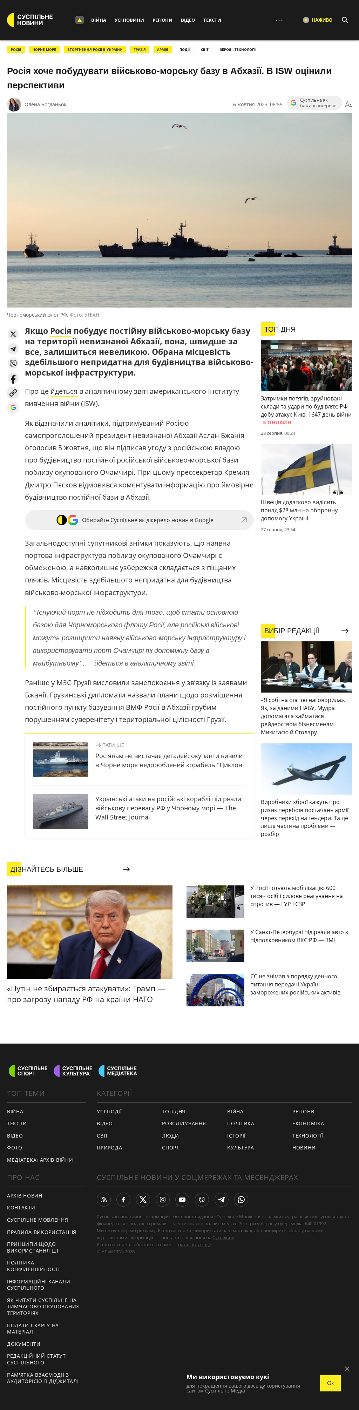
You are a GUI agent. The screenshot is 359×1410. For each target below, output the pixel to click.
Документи (23, 1344)
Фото (14, 1147)
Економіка (308, 1123)
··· (279, 20)
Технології (307, 1135)
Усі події (109, 1111)
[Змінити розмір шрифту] (348, 104)
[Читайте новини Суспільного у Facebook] (123, 1200)
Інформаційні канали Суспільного (38, 1284)
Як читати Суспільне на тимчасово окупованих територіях (43, 1306)
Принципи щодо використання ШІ (33, 1247)
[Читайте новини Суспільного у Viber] (202, 1200)
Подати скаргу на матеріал (33, 1328)
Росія (61, 330)
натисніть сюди (194, 1244)
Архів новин (24, 1195)
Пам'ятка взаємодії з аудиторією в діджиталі (43, 1378)
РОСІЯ (16, 49)
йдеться (63, 391)
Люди (170, 1135)
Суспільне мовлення (37, 1219)
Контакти (21, 1207)
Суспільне (223, 1237)
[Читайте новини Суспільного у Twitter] (143, 1200)
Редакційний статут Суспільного (36, 1359)
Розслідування (184, 1123)
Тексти (212, 20)
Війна (98, 20)
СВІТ (205, 49)
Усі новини (129, 20)
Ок (330, 1383)
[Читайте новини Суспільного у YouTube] (182, 1200)
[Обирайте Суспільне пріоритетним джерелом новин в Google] (13, 408)
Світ (102, 1135)
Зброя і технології (238, 49)
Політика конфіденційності (33, 1266)
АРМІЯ (162, 49)
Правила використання (41, 1232)
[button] (13, 334)
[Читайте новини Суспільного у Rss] (104, 1200)
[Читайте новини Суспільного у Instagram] (163, 1200)
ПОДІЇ (185, 49)
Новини (304, 1147)
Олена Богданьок (45, 104)
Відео (188, 20)
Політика (241, 1123)
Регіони (162, 20)
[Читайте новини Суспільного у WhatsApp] (241, 1200)
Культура (240, 1147)
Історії (236, 1135)
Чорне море (44, 49)
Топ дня (173, 1111)
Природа (109, 1147)
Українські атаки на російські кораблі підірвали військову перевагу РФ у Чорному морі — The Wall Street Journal (168, 808)
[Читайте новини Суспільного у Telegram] (222, 1200)
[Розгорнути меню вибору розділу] (79, 20)
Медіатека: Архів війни (40, 1159)
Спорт (171, 1147)
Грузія (140, 49)
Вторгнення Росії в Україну (94, 49)
